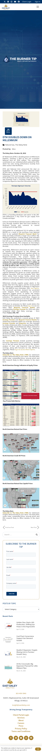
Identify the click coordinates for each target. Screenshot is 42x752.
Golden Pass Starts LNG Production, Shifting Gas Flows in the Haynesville (26, 624)
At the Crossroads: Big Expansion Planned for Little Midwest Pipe (27, 666)
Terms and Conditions (21, 731)
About (21, 720)
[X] (5, 2)
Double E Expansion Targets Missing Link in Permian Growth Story (27, 652)
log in (30, 306)
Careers (21, 723)
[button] (37, 7)
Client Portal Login (21, 715)
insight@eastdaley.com (21, 705)
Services (21, 717)
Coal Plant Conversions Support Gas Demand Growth (25, 638)
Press (21, 726)
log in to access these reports (25, 350)
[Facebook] (19, 2)
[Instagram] (11, 2)
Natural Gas (9, 145)
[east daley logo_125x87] (6, 7)
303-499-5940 (21, 693)
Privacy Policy (21, 728)
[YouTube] (15, 2)
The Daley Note (21, 145)
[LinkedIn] (8, 2)
